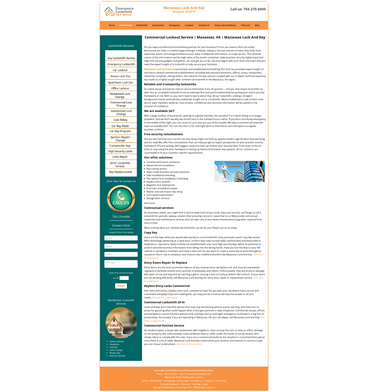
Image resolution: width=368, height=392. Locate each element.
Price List (245, 25)
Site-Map (196, 384)
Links (205, 384)
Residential (141, 25)
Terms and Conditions (225, 25)
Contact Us (204, 25)
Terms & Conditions (169, 384)
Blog (257, 25)
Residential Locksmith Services (121, 301)
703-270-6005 (254, 9)
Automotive (158, 25)
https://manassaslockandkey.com (195, 374)
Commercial (126, 25)
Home (112, 25)
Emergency (174, 25)
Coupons (189, 25)
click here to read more (164, 297)
